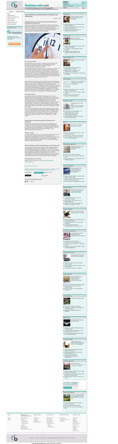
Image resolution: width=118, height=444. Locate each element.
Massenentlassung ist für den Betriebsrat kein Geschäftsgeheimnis (74, 334)
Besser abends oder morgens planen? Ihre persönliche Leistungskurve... (74, 374)
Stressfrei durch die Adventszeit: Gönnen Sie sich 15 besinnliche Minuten (78, 364)
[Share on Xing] (34, 181)
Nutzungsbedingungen (52, 438)
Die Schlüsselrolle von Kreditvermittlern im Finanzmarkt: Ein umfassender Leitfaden (76, 278)
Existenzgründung (24, 417)
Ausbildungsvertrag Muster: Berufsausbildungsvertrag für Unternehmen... (71, 356)
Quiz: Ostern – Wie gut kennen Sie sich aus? (76, 125)
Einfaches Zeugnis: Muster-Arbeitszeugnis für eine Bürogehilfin (77, 18)
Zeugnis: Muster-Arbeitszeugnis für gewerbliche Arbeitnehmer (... (73, 30)
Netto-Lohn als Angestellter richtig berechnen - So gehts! (77, 212)
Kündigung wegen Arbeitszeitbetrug (48, 169)
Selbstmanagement (50, 420)
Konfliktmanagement (25, 423)
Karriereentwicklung (69, 231)
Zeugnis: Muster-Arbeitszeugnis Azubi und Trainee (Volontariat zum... (74, 27)
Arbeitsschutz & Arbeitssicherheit (26, 429)
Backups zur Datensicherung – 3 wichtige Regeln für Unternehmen (74, 90)
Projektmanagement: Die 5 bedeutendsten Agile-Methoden (77, 148)
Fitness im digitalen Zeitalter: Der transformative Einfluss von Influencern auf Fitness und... (78, 396)
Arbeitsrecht (23, 9)
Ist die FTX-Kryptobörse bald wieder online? (75, 284)
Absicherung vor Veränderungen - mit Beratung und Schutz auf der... (73, 111)
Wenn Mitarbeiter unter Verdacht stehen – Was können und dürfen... (74, 117)
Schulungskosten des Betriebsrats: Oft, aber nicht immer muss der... (74, 331)
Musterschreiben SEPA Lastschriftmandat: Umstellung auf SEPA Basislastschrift (76, 170)
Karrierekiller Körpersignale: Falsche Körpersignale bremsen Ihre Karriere (77, 191)
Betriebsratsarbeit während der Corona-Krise (77, 320)
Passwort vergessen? (68, 6)
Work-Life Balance (50, 422)
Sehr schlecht (42, 175)
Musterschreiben (68, 166)
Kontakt (37, 438)
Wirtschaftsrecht (68, 57)
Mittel (44, 175)
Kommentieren (38, 172)
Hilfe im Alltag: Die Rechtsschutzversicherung (77, 39)
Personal (9, 417)
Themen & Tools (12, 24)
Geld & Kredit (67, 274)
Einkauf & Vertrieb (24, 427)
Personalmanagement (24, 420)
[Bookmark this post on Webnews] (32, 181)
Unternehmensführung (24, 418)
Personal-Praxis (24, 421)
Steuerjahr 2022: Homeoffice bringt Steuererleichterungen (77, 255)
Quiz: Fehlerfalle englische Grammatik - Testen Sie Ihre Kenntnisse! (74, 137)
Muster (74, 425)
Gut (46, 175)
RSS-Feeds (72, 438)
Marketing (22, 419)
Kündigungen (75, 421)
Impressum (32, 438)
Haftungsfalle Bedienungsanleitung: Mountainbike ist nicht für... (73, 68)
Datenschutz (43, 438)
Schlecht (43, 175)
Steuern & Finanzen (12, 22)
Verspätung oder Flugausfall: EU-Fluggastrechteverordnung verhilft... (73, 52)
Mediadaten (61, 438)
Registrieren (66, 4)
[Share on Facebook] (27, 181)
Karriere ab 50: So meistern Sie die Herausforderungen (73, 201)
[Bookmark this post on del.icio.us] (25, 181)
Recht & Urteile (15, 9)
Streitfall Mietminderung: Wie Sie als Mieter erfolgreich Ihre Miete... (75, 46)
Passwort (65, 3)
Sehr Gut (47, 175)
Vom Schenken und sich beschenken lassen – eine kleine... (73, 403)
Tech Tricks (66, 79)
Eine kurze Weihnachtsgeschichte (72, 405)
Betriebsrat (66, 317)
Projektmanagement (69, 144)
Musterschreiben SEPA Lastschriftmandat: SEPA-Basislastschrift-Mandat (74, 179)
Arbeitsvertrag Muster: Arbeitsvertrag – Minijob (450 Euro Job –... (74, 350)
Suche (64, 7)
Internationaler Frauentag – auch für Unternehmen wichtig (73, 198)
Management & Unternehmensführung (26, 415)
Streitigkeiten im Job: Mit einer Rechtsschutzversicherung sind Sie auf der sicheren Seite (77, 106)
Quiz (64, 122)
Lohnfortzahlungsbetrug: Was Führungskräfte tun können (71, 114)
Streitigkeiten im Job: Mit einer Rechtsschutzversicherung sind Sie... (73, 242)
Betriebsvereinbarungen (77, 423)
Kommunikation (49, 419)
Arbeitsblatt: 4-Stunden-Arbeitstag (72, 306)
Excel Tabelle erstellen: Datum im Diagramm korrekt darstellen (72, 95)
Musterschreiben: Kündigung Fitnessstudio (74, 181)
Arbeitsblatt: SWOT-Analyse (77, 298)
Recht (9, 420)
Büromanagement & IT (50, 423)
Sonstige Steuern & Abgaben (64, 419)
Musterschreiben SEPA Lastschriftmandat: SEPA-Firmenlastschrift (74, 177)
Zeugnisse (66, 14)
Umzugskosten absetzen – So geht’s (73, 268)
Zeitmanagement (68, 361)
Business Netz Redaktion (32, 166)
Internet (49, 424)
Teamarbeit (23, 424)
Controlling (22, 425)
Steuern (9, 419)
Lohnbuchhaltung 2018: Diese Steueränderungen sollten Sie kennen (73, 225)
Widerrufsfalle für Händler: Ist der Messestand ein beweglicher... (72, 71)
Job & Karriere (11, 20)
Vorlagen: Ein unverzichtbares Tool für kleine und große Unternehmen (78, 83)
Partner (66, 438)
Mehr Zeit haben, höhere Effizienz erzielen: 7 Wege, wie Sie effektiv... (75, 372)
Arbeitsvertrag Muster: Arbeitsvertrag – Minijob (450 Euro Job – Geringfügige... (77, 343)
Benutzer (65, 1)
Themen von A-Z (75, 417)
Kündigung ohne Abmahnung (35, 169)
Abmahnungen (75, 420)
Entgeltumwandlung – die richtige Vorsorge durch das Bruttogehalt (74, 220)
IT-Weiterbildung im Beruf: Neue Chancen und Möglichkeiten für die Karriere (78, 234)
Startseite (8, 9)
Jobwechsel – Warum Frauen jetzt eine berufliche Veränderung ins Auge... (74, 203)
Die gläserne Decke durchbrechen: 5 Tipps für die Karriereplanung (74, 247)
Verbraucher (67, 36)
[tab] (14, 13)
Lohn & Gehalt (67, 209)
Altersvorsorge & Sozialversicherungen (37, 422)
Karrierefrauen (67, 187)
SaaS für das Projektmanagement (72, 154)
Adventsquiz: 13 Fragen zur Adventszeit (74, 135)
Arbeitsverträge (68, 339)
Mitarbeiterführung (25, 422)
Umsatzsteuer (62, 417)
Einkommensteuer (69, 252)
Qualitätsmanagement (24, 428)
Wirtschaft (9, 418)
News (9, 13)
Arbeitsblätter (67, 296)
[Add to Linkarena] (29, 181)
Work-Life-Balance (69, 392)
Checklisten (75, 418)
